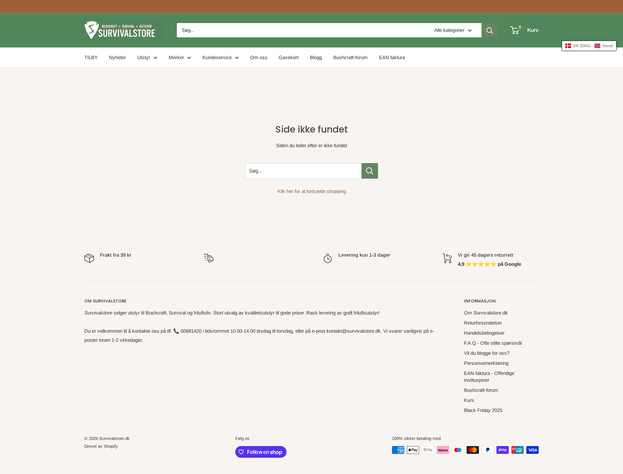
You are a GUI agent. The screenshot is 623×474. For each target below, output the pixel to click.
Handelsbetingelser (484, 333)
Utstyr (143, 57)
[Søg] (490, 30)
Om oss (258, 57)
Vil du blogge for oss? (486, 353)
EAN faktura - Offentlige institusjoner (489, 376)
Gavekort (289, 57)
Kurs (469, 400)
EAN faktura (392, 57)
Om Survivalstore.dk (486, 312)
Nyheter (117, 57)
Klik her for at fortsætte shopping (311, 191)
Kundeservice (217, 57)
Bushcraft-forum (350, 57)
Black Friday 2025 (483, 410)
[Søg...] (369, 171)
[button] (589, 46)
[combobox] (301, 30)
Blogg (316, 57)
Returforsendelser (483, 323)
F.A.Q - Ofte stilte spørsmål (493, 343)
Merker (176, 57)
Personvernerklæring (486, 363)
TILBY (91, 57)
